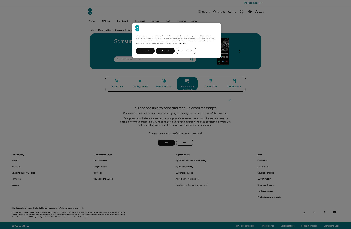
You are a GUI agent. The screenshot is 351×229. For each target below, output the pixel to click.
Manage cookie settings (186, 50)
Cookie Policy (182, 43)
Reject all (165, 50)
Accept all (145, 50)
